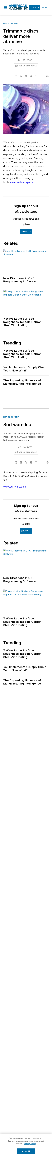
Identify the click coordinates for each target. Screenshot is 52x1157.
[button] (5, 7)
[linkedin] (21, 76)
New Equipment (11, 23)
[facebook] (16, 76)
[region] (26, 1145)
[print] (47, 76)
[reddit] (31, 76)
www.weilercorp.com (22, 182)
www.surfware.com (14, 486)
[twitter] (26, 76)
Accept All (25, 1151)
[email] (36, 76)
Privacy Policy (30, 1144)
